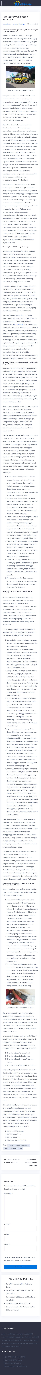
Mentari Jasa (7, 24)
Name (7, 1224)
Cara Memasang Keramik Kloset (18, 1303)
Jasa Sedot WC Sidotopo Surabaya (19, 1145)
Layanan (15, 24)
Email (7, 1234)
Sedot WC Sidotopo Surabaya (13, 1148)
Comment (8, 1193)
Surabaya (22, 24)
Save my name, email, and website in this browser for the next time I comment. (19, 1258)
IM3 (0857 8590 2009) (13, 1360)
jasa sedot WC (18, 324)
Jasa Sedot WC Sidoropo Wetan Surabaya (31, 1162)
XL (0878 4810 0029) (13, 1363)
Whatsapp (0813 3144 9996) (16, 1366)
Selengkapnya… (17, 1346)
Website (7, 1244)
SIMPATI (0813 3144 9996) (15, 1357)
